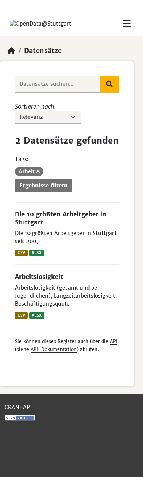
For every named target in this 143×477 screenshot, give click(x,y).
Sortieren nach (34, 106)
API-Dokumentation (54, 349)
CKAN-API (18, 407)
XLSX (37, 252)
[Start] (11, 50)
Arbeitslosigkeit (39, 276)
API (113, 341)
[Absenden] (109, 84)
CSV (21, 252)
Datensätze (43, 50)
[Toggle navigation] (126, 24)
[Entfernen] (38, 171)
